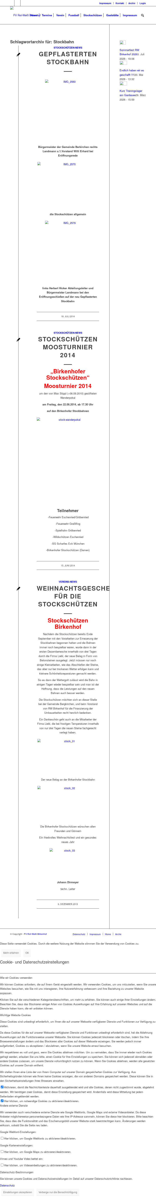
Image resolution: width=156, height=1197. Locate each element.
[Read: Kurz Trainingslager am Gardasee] (123, 84)
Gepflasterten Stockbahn (68, 57)
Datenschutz (7, 1185)
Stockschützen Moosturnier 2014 (68, 347)
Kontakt (120, 3)
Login (143, 3)
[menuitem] (105, 3)
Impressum (105, 3)
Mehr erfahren (11, 952)
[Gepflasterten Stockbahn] (18, 55)
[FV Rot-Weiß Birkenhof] (25, 15)
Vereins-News (68, 581)
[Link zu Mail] (24, 3)
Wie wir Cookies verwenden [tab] (16, 978)
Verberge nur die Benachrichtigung (58, 1192)
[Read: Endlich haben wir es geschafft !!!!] (123, 64)
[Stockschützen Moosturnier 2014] (18, 340)
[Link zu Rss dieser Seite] (17, 3)
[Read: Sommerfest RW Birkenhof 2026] (123, 43)
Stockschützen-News (68, 47)
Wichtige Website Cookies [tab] (15, 1015)
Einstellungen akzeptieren (17, 1192)
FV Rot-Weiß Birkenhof (35, 933)
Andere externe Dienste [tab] (14, 1105)
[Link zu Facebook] (11, 3)
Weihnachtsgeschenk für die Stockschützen (78, 596)
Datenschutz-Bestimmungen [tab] (16, 1172)
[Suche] (142, 15)
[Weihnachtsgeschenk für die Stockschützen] (18, 589)
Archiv (131, 3)
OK (27, 952)
